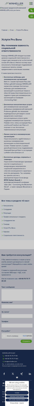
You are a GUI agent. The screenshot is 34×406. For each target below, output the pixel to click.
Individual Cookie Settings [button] (17, 396)
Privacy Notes (14, 403)
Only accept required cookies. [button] (17, 399)
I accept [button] (17, 393)
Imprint (21, 403)
